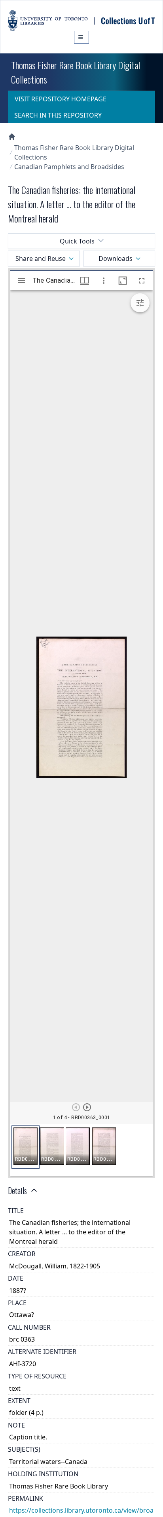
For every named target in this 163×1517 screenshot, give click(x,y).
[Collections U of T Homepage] (12, 137)
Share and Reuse (40, 258)
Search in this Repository (58, 115)
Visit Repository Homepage (60, 99)
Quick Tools (77, 241)
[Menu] (81, 37)
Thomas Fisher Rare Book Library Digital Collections (74, 152)
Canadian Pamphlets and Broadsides (69, 166)
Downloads (116, 258)
